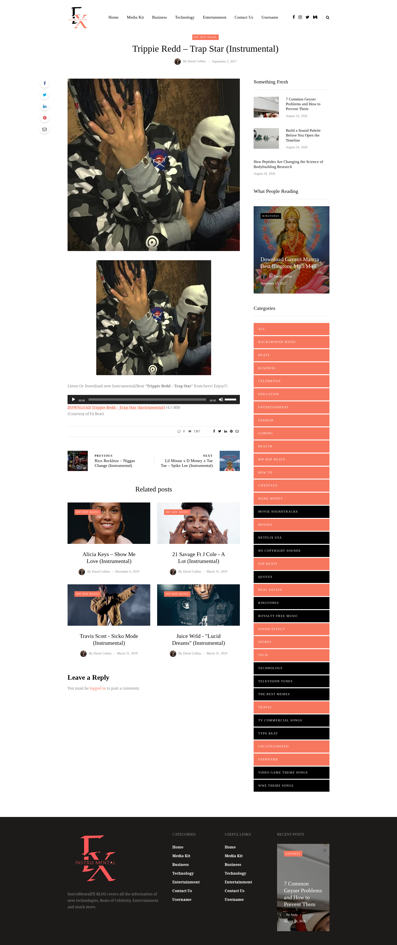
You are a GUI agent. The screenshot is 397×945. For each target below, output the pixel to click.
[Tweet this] (44, 94)
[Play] (73, 399)
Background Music (277, 342)
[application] (154, 399)
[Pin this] (44, 117)
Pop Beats (268, 563)
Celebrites (269, 381)
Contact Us (244, 17)
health (265, 446)
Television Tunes (275, 681)
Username (269, 17)
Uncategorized (273, 746)
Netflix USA (270, 537)
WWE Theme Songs (276, 785)
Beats (264, 355)
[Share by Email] (44, 129)
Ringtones (270, 216)
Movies (265, 524)
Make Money (270, 498)
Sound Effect (271, 629)
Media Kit (135, 17)
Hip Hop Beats (205, 37)
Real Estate (270, 589)
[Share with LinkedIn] (44, 106)
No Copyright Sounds (279, 550)
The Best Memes (274, 694)
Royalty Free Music (278, 616)
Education (268, 394)
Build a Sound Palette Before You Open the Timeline (303, 135)
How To (265, 472)
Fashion (266, 420)
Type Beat (268, 733)
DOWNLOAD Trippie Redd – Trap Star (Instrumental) (116, 407)
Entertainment (214, 17)
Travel (265, 707)
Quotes (265, 577)
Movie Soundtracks (278, 511)
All (261, 329)
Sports (265, 642)
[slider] (231, 399)
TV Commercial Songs (280, 720)
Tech (263, 655)
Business (159, 17)
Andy (294, 914)
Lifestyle (268, 485)
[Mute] (221, 399)
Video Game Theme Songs (283, 772)
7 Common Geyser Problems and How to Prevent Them (303, 104)
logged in (98, 688)
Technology (185, 17)
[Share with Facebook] (44, 83)
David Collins (197, 61)
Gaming (265, 433)
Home (113, 17)
